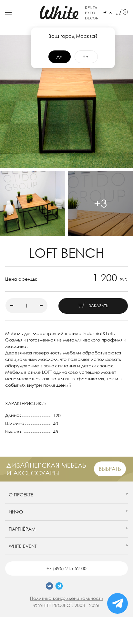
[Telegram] (59, 586)
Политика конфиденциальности (66, 598)
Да (59, 56)
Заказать (98, 305)
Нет (86, 56)
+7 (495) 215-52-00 (66, 568)
